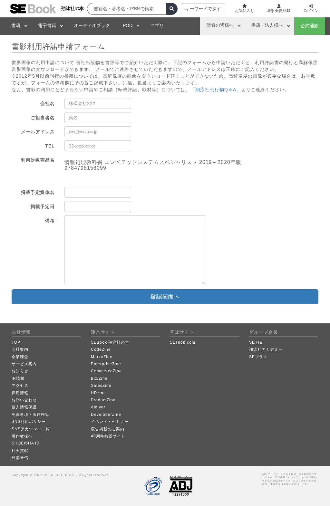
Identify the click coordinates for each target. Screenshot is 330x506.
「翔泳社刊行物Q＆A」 (215, 89)
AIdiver (98, 407)
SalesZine (101, 385)
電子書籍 (47, 25)
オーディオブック (92, 25)
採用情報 (20, 393)
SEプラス (258, 357)
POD (127, 25)
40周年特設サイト (108, 436)
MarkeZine (101, 357)
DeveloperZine (106, 414)
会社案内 (20, 349)
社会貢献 (20, 450)
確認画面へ (165, 296)
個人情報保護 (24, 407)
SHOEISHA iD (26, 443)
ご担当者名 (43, 117)
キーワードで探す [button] (203, 8)
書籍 (15, 25)
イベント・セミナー (110, 421)
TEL (50, 145)
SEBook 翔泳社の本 (110, 342)
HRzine (98, 393)
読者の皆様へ (220, 25)
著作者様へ (22, 436)
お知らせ (20, 371)
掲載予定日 (43, 206)
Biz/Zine (99, 378)
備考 (50, 220)
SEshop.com (182, 342)
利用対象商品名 (38, 160)
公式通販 (310, 25)
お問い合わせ (24, 400)
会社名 (47, 103)
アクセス (20, 385)
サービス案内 (24, 364)
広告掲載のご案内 (107, 429)
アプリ (157, 25)
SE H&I (256, 342)
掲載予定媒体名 (38, 192)
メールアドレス (38, 131)
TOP (16, 342)
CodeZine (101, 349)
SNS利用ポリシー (29, 421)
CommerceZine (106, 371)
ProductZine (103, 400)
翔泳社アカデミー (266, 349)
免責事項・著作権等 (30, 414)
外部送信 (20, 457)
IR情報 (18, 378)
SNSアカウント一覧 (31, 429)
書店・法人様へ (267, 25)
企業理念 (20, 357)
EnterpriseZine (106, 364)
